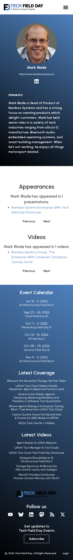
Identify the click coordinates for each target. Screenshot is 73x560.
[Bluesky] (20, 514)
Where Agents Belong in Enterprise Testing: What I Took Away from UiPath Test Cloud (36, 408)
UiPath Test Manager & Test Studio (36, 447)
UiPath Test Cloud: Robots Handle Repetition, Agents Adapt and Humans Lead (36, 387)
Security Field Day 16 (36, 350)
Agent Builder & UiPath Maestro (36, 443)
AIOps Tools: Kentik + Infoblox (36, 423)
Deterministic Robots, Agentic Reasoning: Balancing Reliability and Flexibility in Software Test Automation (36, 398)
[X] (62, 514)
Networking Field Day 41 (37, 327)
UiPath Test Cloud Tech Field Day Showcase (36, 453)
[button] (66, 7)
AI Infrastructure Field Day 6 (36, 361)
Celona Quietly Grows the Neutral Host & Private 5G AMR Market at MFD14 (36, 416)
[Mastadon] (41, 514)
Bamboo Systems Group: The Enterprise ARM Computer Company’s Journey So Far (39, 257)
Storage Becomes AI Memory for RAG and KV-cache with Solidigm (36, 467)
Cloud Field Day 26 (36, 316)
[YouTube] (10, 514)
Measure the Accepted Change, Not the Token (36, 381)
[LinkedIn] (36, 81)
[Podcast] (52, 514)
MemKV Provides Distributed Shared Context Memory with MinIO (36, 476)
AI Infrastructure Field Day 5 (36, 305)
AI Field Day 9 (36, 338)
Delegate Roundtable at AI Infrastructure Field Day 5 (36, 459)
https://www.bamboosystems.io (36, 74)
